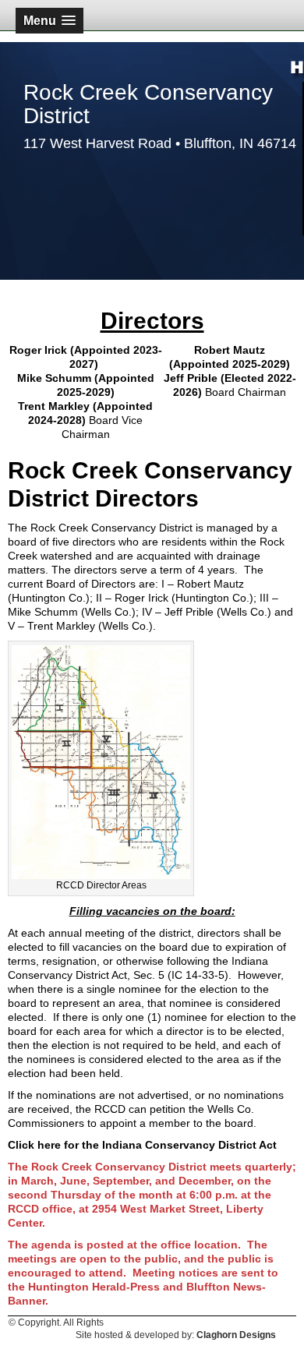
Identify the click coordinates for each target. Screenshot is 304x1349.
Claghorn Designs (236, 1335)
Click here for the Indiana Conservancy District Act (142, 1145)
